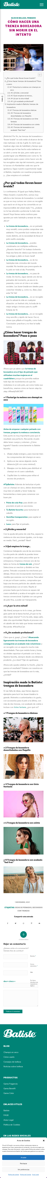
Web (31, 972)
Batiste (6, 1110)
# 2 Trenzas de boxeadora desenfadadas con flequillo (21, 114)
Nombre (33, 956)
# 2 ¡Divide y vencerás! (20, 93)
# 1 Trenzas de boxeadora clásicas (23, 110)
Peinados (31, 18)
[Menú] (40, 4)
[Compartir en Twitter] (16, 923)
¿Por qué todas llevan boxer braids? (20, 78)
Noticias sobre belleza (13, 1066)
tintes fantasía (20, 707)
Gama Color (8, 1093)
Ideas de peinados (23, 908)
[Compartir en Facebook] (8, 923)
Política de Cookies (25, 1174)
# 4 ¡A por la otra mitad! (20, 98)
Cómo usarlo (8, 1057)
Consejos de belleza (12, 1062)
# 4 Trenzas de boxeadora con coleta (25, 124)
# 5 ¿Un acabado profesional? (22, 101)
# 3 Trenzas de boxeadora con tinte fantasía (24, 120)
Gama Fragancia (10, 1084)
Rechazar (23, 1163)
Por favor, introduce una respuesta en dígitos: (34, 983)
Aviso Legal (35, 1174)
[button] (44, 1140)
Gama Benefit (9, 1088)
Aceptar (23, 1157)
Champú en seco (10, 1052)
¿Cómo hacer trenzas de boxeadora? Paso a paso (24, 82)
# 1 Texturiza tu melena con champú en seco (25, 88)
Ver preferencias (23, 1169)
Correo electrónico (34, 965)
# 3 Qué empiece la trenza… (22, 96)
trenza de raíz (26, 564)
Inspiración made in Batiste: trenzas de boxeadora (22, 105)
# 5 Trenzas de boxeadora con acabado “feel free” (22, 128)
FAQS (6, 1115)
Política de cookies (13, 1174)
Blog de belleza (18, 18)
